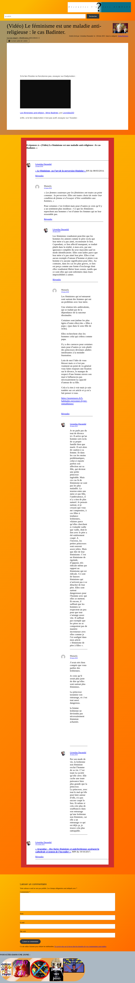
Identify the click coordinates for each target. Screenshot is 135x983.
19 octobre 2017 (40, 844)
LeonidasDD (68, 113)
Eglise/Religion (123, 36)
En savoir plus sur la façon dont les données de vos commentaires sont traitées (80, 946)
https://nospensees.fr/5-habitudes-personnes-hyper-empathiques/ (74, 401)
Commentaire (25, 892)
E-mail (22, 922)
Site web (23, 931)
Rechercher (93, 16)
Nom (21, 914)
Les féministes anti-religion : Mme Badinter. (39, 113)
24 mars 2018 (39, 166)
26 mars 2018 (56, 231)
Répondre (39, 175)
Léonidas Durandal (43, 164)
